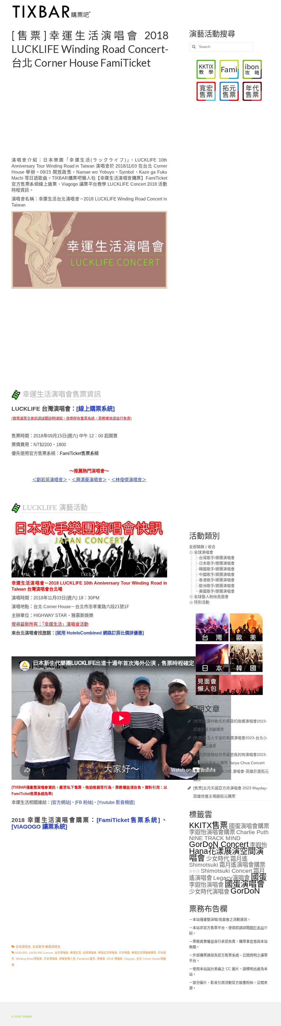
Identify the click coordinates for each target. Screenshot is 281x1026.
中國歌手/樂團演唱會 (217, 574)
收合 (211, 547)
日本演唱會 (50, 958)
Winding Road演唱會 (29, 958)
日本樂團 (124, 952)
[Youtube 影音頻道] (115, 802)
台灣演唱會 (89, 952)
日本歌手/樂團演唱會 (46, 946)
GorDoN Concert (219, 844)
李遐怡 (258, 845)
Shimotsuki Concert (226, 871)
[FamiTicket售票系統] (128, 820)
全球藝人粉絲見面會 (211, 596)
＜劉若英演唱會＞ (49, 479)
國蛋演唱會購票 (249, 826)
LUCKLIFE (20, 952)
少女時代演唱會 (209, 891)
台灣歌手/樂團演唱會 (217, 557)
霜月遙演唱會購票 (242, 864)
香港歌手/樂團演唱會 (217, 580)
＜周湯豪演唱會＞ (89, 479)
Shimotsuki (203, 864)
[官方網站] (61, 802)
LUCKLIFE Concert (41, 952)
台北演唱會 (61, 952)
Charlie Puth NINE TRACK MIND (229, 835)
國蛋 (259, 877)
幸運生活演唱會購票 (143, 952)
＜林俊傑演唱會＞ (128, 479)
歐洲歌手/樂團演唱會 (217, 585)
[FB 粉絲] (84, 802)
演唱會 (101, 958)
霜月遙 (239, 858)
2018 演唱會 (114, 958)
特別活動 (201, 602)
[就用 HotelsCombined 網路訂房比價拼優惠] (99, 633)
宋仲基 (194, 871)
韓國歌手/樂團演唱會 (217, 569)
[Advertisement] (96, 113)
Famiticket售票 (86, 958)
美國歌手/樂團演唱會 (217, 591)
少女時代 (217, 858)
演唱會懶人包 (67, 958)
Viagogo (129, 958)
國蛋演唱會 (245, 883)
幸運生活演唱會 (107, 952)
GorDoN (245, 890)
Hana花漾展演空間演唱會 (226, 854)
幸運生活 (75, 952)
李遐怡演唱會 (206, 885)
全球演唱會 (23, 946)
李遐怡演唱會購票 (212, 832)
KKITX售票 (208, 825)
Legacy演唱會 (231, 878)
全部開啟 (196, 547)
